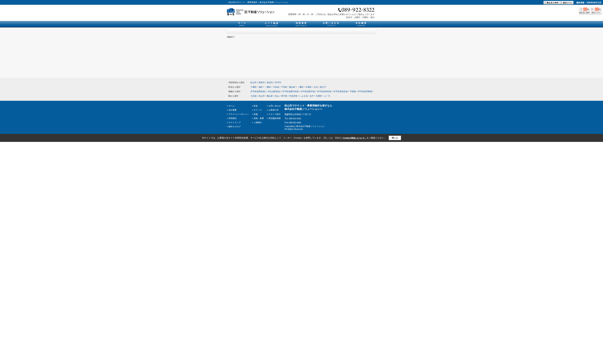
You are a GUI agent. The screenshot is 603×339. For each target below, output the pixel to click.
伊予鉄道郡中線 (308, 91)
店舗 (256, 114)
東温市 (270, 82)
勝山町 (292, 87)
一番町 (300, 87)
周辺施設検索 (275, 118)
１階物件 (258, 122)
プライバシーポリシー (238, 114)
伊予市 (278, 82)
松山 (277, 96)
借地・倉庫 (259, 118)
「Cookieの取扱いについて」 (354, 138)
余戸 (312, 96)
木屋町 (309, 87)
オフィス (258, 110)
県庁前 (284, 96)
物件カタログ (234, 126)
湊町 (261, 87)
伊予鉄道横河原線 (290, 91)
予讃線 (353, 91)
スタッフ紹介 (275, 114)
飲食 (256, 106)
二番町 (268, 87)
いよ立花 (303, 96)
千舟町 (284, 87)
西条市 (262, 82)
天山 (316, 87)
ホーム (231, 106)
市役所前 (293, 96)
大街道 (276, 87)
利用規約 (232, 118)
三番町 (253, 87)
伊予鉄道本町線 (324, 91)
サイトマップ (234, 122)
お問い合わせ (275, 106)
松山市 (253, 82)
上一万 (327, 96)
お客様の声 (274, 110)
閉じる (395, 138)
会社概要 (232, 110)
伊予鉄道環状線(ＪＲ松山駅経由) (265, 91)
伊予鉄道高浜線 (340, 91)
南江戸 (323, 87)
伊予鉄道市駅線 (365, 91)
